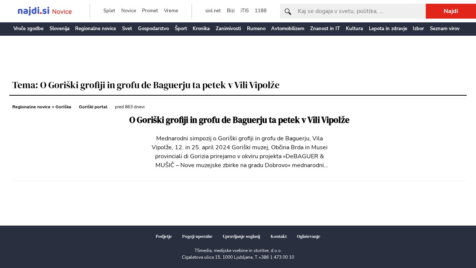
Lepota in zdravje (388, 28)
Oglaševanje (308, 236)
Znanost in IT (325, 28)
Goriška (63, 107)
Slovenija (59, 28)
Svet (127, 28)
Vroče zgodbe (28, 28)
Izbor (418, 28)
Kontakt (279, 236)
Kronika (201, 28)
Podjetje (164, 236)
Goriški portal (93, 107)
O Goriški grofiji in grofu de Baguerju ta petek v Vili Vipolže (239, 120)
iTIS (245, 10)
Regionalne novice (95, 28)
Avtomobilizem (287, 28)
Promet (150, 10)
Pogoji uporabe (197, 236)
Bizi (231, 10)
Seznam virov (445, 28)
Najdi (451, 11)
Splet (109, 10)
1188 (261, 10)
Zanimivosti (228, 28)
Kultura (354, 28)
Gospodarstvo (153, 28)
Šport (181, 28)
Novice (128, 10)
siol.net (213, 10)
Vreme (171, 10)
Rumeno (256, 28)
